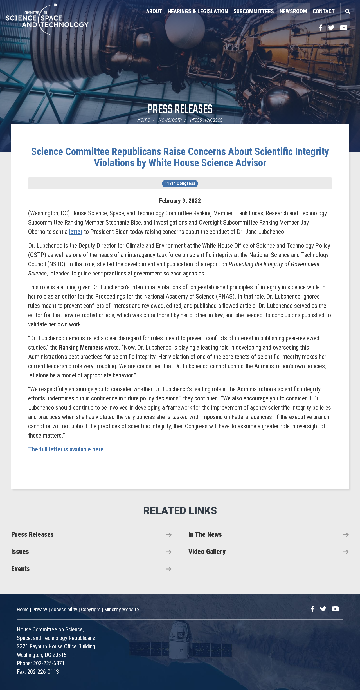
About (154, 11)
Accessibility (64, 609)
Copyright (91, 609)
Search (347, 11)
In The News (205, 534)
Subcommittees (253, 11)
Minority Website (121, 609)
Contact (324, 11)
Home (143, 119)
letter (75, 231)
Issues (20, 551)
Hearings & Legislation (198, 11)
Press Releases (180, 110)
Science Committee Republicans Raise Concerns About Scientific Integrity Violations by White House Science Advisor (180, 157)
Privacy (39, 609)
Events (20, 569)
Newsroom (293, 11)
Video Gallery (207, 551)
